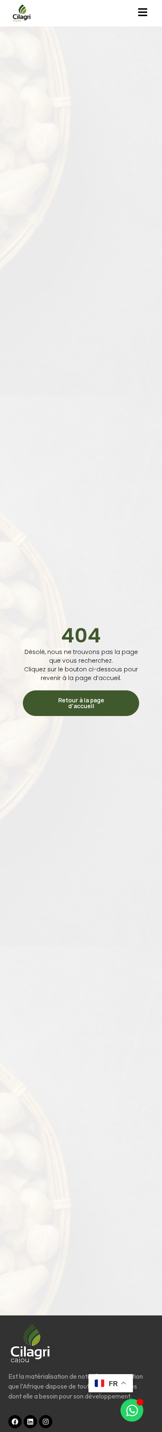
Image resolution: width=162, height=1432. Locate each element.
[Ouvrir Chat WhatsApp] (131, 1410)
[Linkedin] (30, 1421)
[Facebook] (15, 1421)
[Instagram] (45, 1421)
